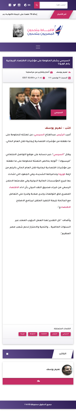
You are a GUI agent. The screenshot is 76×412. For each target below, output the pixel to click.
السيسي (39, 135)
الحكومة (33, 334)
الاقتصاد (14, 187)
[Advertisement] (38, 275)
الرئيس (60, 135)
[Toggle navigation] (38, 47)
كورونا (62, 174)
